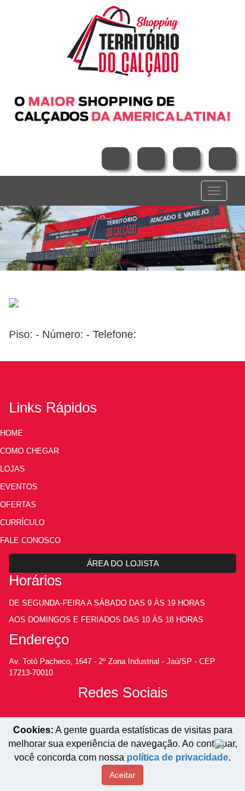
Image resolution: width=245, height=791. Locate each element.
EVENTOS (18, 486)
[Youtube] (186, 158)
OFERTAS (18, 504)
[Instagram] (151, 158)
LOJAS (12, 468)
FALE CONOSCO (30, 540)
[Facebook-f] (115, 158)
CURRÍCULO (22, 522)
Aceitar (122, 775)
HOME (11, 433)
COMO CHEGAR (29, 450)
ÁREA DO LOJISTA (123, 563)
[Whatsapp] (222, 158)
